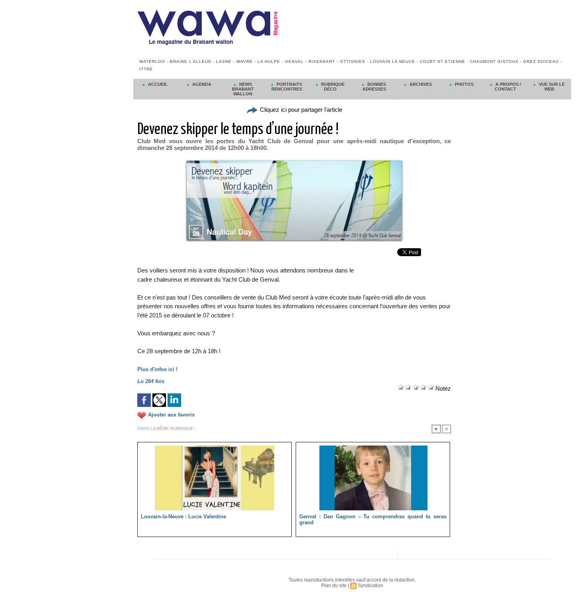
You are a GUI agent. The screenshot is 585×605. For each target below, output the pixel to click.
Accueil (157, 84)
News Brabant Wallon (243, 89)
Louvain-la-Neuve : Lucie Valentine (183, 516)
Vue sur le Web (551, 86)
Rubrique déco (332, 86)
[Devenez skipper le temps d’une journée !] (294, 163)
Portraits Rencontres (286, 86)
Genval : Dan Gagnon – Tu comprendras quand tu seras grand (373, 519)
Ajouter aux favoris (171, 415)
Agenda (201, 84)
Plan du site (334, 585)
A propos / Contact (507, 86)
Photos (464, 84)
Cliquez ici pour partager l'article (300, 109)
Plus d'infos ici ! (157, 369)
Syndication (370, 585)
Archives (420, 84)
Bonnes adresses (374, 86)
